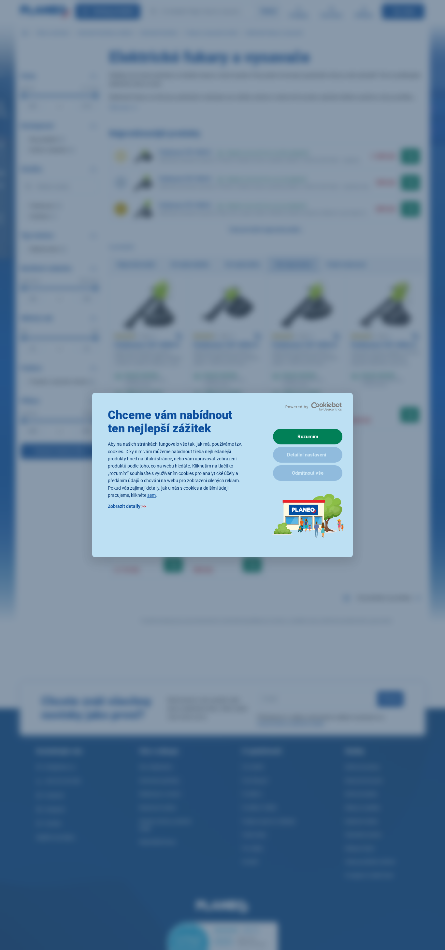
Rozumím (307, 437)
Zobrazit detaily (127, 506)
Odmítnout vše (307, 473)
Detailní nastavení (306, 455)
